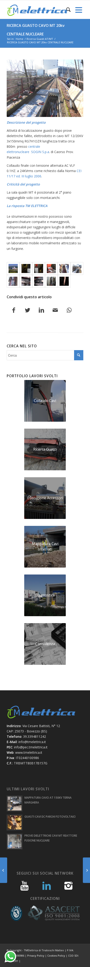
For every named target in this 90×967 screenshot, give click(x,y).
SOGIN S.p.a (40, 152)
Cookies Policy (56, 955)
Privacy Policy (35, 955)
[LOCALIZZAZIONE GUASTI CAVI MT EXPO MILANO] (86, 870)
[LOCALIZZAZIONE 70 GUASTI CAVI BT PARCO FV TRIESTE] (3, 870)
